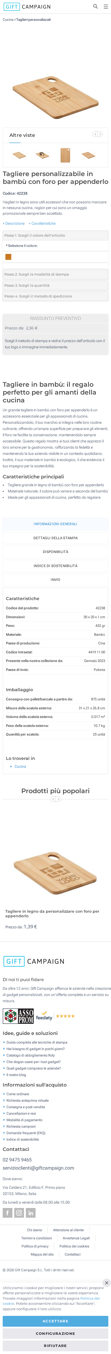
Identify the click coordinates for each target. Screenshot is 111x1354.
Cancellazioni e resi (21, 1113)
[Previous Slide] (95, 134)
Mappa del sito (42, 1254)
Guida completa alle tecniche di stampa (36, 1042)
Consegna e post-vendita (25, 1107)
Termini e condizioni (36, 1238)
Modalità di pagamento (24, 1120)
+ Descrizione (14, 223)
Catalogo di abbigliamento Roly (30, 1055)
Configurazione (55, 1333)
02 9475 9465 (17, 1160)
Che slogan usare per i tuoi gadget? (33, 1062)
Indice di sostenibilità (55, 566)
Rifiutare (55, 1345)
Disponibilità (55, 552)
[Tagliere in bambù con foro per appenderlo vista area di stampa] (55, 75)
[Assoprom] (19, 1016)
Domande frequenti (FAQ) (25, 1133)
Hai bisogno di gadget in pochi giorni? (35, 1049)
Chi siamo (34, 1230)
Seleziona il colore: (21, 246)
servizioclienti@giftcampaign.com (38, 1168)
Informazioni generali (55, 524)
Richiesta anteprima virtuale (27, 1100)
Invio (55, 580)
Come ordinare (17, 1094)
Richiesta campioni (21, 1126)
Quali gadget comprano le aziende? (33, 1068)
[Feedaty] (55, 1016)
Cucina (8, 20)
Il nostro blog (16, 1075)
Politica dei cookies (74, 1246)
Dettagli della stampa (55, 538)
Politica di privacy (35, 1246)
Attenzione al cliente (68, 1230)
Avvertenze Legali (76, 1238)
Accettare (55, 1321)
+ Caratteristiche (42, 223)
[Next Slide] (100, 134)
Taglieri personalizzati (33, 20)
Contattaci (73, 1254)
